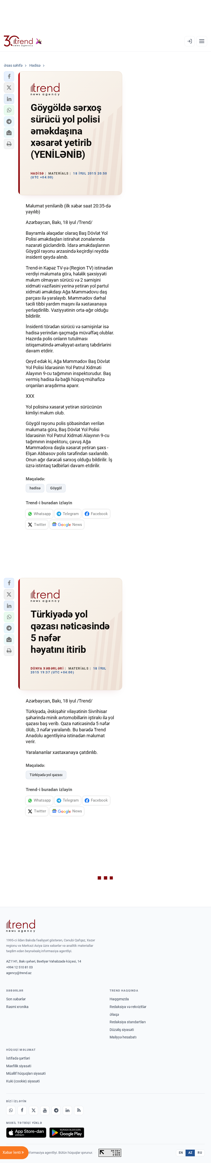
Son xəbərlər (16, 999)
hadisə (35, 488)
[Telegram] (56, 1110)
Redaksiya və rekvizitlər (128, 1007)
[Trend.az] (23, 41)
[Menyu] (201, 41)
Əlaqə (114, 1014)
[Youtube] (44, 1110)
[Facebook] (22, 1110)
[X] (33, 1110)
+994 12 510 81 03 (19, 967)
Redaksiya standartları (128, 1022)
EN (181, 1153)
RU (200, 1153)
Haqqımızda (119, 999)
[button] (9, 76)
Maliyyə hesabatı (123, 1037)
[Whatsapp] (10, 1110)
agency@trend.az (18, 973)
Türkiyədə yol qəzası (46, 775)
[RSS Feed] (78, 1110)
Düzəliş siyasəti (122, 1030)
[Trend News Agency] (20, 925)
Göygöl (56, 488)
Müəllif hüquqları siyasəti (26, 1073)
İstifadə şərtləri (18, 1058)
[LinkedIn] (67, 1110)
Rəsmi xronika (17, 1007)
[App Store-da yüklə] (26, 1132)
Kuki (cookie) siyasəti (23, 1081)
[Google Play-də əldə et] (66, 1132)
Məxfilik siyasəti (18, 1066)
